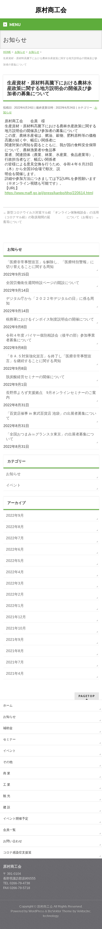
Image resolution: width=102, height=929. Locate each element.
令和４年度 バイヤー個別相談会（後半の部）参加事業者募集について (50, 337)
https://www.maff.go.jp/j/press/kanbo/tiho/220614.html (49, 193)
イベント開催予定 (15, 818)
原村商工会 (51, 9)
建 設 (6, 807)
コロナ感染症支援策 (17, 852)
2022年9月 (15, 515)
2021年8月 (15, 651)
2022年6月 (15, 549)
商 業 (6, 773)
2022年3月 (15, 583)
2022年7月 (15, 538)
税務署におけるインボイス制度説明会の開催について (50, 319)
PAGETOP (86, 696)
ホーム (8, 705)
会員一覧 (9, 830)
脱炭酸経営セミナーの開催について (35, 377)
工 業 (6, 784)
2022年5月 (15, 561)
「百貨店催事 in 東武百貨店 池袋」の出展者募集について (51, 415)
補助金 (8, 728)
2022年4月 (15, 572)
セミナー (9, 739)
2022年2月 (15, 594)
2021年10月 (16, 628)
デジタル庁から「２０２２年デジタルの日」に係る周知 (50, 300)
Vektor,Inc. (84, 911)
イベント (13, 485)
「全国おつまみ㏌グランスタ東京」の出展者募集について (50, 436)
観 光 (6, 796)
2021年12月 (16, 617)
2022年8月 (15, 527)
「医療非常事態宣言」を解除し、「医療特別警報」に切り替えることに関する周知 (50, 264)
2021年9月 (15, 639)
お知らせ (13, 474)
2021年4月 (15, 673)
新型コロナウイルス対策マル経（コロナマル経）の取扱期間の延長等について (27, 217)
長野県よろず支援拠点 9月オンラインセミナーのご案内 (51, 394)
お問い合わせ (12, 841)
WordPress (36, 911)
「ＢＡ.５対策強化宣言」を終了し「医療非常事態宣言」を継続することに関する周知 (48, 358)
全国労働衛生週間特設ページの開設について (42, 283)
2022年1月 (15, 605)
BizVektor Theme (60, 911)
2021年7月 (15, 662)
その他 (8, 762)
